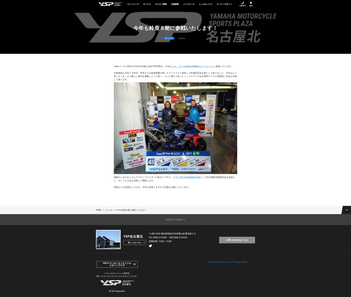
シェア (170, 38)
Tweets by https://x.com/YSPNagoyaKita (227, 262)
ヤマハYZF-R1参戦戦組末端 (186, 177)
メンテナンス (189, 4)
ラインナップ (133, 4)
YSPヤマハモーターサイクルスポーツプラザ (117, 264)
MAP (251, 6)
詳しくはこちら (134, 242)
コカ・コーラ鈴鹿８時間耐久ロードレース (192, 66)
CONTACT (243, 6)
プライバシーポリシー (175, 219)
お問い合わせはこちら (237, 240)
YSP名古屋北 (110, 4)
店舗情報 (175, 4)
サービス (147, 4)
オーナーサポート (224, 4)
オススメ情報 (161, 4)
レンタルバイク (206, 4)
